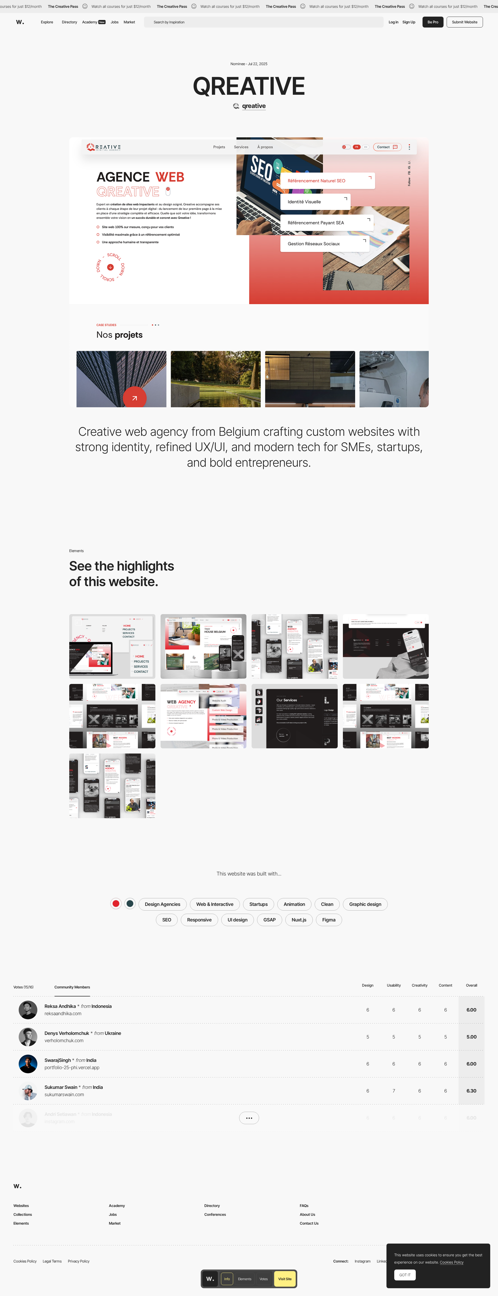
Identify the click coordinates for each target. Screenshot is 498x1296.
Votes (264, 1279)
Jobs (115, 22)
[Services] (295, 716)
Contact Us (309, 1223)
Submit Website (465, 22)
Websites (21, 1205)
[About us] (112, 716)
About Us (307, 1214)
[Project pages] (204, 646)
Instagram (363, 1261)
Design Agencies (162, 904)
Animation (294, 904)
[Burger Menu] (112, 646)
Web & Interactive (214, 904)
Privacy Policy (78, 1261)
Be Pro (433, 22)
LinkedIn (383, 1261)
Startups (259, 904)
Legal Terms (52, 1261)
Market (129, 22)
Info (227, 1279)
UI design (237, 919)
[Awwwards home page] (210, 1279)
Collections (22, 1214)
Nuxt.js (299, 919)
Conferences (215, 1214)
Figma (329, 919)
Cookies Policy (25, 1261)
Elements (244, 1279)
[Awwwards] (20, 22)
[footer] (386, 646)
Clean (327, 904)
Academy (93, 22)
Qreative (249, 86)
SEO (166, 919)
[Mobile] (295, 646)
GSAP (270, 919)
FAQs (304, 1205)
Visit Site (285, 1279)
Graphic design (365, 904)
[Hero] (204, 716)
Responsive (199, 919)
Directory (69, 22)
